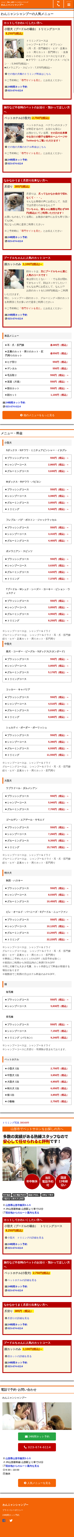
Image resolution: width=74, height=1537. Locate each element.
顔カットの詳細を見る (20, 1356)
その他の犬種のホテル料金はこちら (27, 146)
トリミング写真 (15, 1122)
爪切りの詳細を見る (18, 1318)
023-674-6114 (15, 90)
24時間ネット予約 (17, 86)
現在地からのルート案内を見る (22, 1212)
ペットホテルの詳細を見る (22, 1280)
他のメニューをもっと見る (39, 415)
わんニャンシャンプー (12, 4)
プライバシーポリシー (12, 1510)
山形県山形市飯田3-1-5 (18, 1205)
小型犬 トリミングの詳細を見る (26, 1237)
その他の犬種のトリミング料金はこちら (29, 73)
